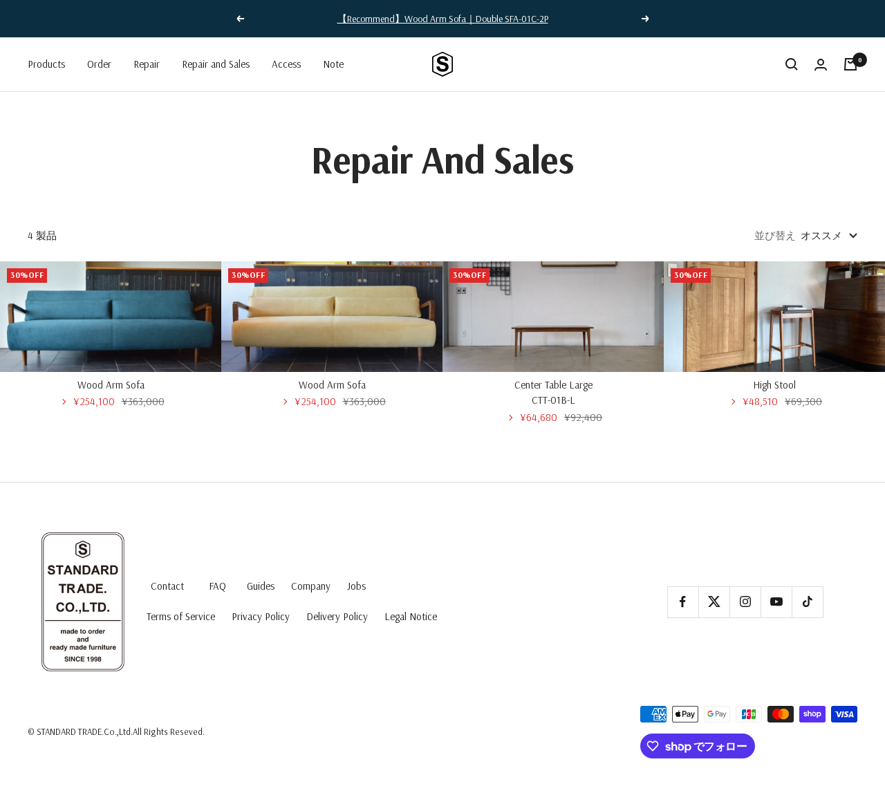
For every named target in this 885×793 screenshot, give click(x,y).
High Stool (774, 384)
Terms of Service (181, 616)
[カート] (850, 64)
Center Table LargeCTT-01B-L (553, 392)
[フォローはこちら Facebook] (682, 601)
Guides (260, 586)
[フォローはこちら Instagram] (745, 601)
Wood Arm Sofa (111, 384)
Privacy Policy (261, 616)
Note (333, 64)
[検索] (791, 64)
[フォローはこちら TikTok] (807, 601)
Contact (167, 586)
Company (310, 586)
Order (99, 64)
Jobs (356, 586)
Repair (146, 64)
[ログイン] (820, 65)
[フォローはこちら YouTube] (776, 601)
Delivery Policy (337, 616)
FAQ (217, 586)
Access (286, 64)
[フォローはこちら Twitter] (713, 601)
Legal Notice (410, 616)
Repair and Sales (216, 64)
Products (46, 64)
